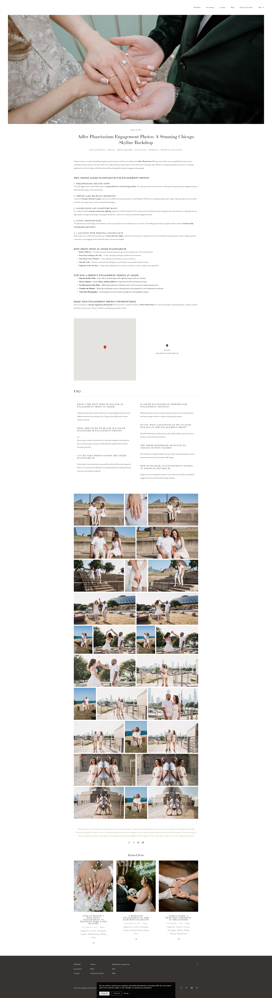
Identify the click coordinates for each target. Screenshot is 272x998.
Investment (210, 7)
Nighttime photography (187, 829)
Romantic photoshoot (124, 829)
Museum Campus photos (100, 836)
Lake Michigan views (172, 829)
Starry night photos (149, 832)
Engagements (97, 150)
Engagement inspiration (186, 836)
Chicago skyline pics (110, 829)
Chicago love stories (97, 832)
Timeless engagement (143, 836)
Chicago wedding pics (189, 832)
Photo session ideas (157, 836)
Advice (111, 150)
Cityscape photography (82, 832)
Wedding (154, 150)
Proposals (84, 934)
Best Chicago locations (157, 829)
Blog (232, 7)
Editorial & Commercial (120, 964)
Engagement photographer (140, 829)
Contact (222, 7)
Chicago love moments (171, 836)
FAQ (113, 969)
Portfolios (197, 7)
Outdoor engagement (85, 836)
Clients (93, 964)
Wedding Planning (172, 150)
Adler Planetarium (97, 829)
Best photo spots (124, 832)
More (260, 7)
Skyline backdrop (161, 832)
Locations (141, 150)
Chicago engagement (83, 829)
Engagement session (136, 832)
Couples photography (111, 832)
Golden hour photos (174, 832)
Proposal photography (129, 836)
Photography (125, 150)
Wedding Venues (182, 934)
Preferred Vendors (246, 7)
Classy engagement (115, 836)
